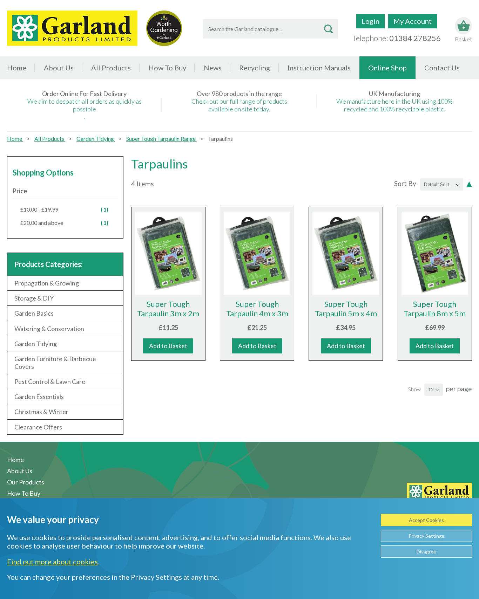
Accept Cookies (426, 520)
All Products (49, 138)
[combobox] (270, 29)
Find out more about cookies (52, 561)
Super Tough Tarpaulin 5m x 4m (346, 308)
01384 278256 (415, 38)
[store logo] (72, 28)
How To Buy (167, 67)
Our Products (25, 482)
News (213, 67)
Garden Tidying (95, 138)
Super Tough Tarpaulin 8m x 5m (435, 308)
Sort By (405, 183)
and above (68, 222)
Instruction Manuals (319, 67)
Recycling (254, 67)
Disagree (426, 552)
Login (370, 21)
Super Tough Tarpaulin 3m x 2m (168, 308)
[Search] (328, 29)
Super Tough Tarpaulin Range (161, 138)
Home (16, 67)
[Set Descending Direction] (469, 183)
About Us (59, 67)
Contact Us (442, 67)
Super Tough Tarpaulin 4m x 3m (257, 308)
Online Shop (387, 67)
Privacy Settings (426, 536)
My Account (412, 21)
